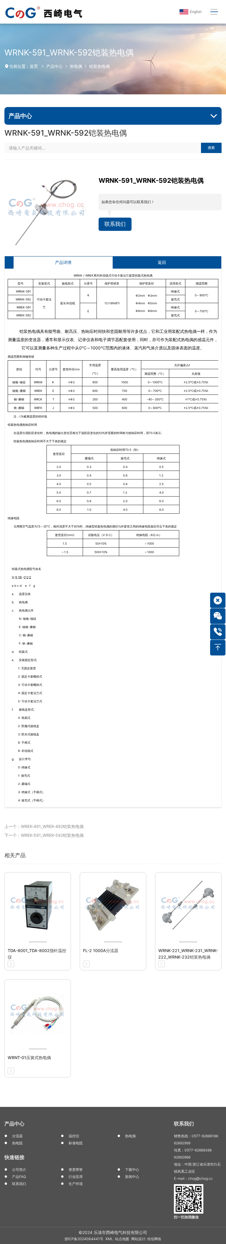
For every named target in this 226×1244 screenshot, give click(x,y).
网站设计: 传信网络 (146, 1239)
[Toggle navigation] (214, 12)
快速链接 (14, 1157)
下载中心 (132, 1169)
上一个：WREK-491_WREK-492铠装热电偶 (44, 826)
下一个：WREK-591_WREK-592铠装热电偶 (44, 835)
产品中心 (54, 66)
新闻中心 (132, 1176)
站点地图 (122, 1239)
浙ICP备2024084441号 (83, 1239)
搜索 (211, 147)
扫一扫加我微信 (186, 1217)
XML (109, 1239)
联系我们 (115, 224)
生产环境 (76, 1183)
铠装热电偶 (99, 66)
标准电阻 (76, 1143)
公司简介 (19, 1169)
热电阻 (17, 1143)
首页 (34, 66)
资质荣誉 (76, 1169)
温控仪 (74, 1136)
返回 (162, 262)
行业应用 (76, 1176)
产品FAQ (19, 1176)
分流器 (17, 1136)
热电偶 (76, 66)
